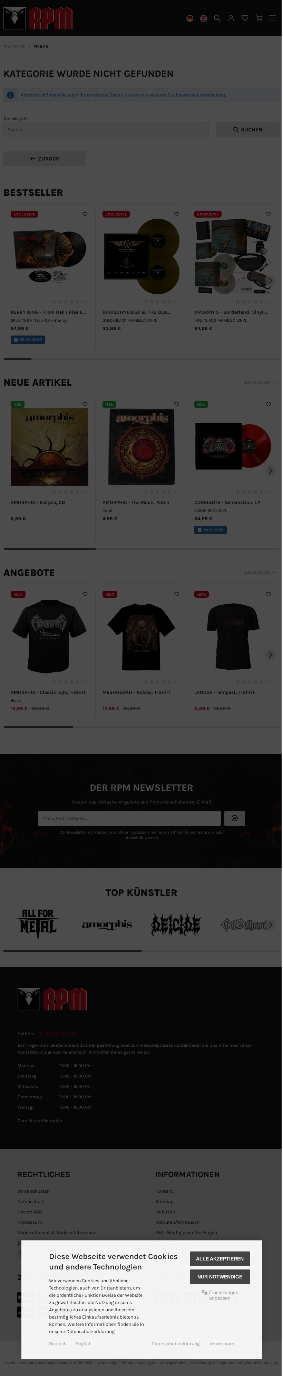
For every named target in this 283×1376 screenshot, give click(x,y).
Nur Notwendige (219, 1276)
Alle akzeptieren (220, 1259)
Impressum (221, 1344)
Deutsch (58, 1344)
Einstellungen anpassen (223, 1295)
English (83, 1344)
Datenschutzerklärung (176, 1344)
